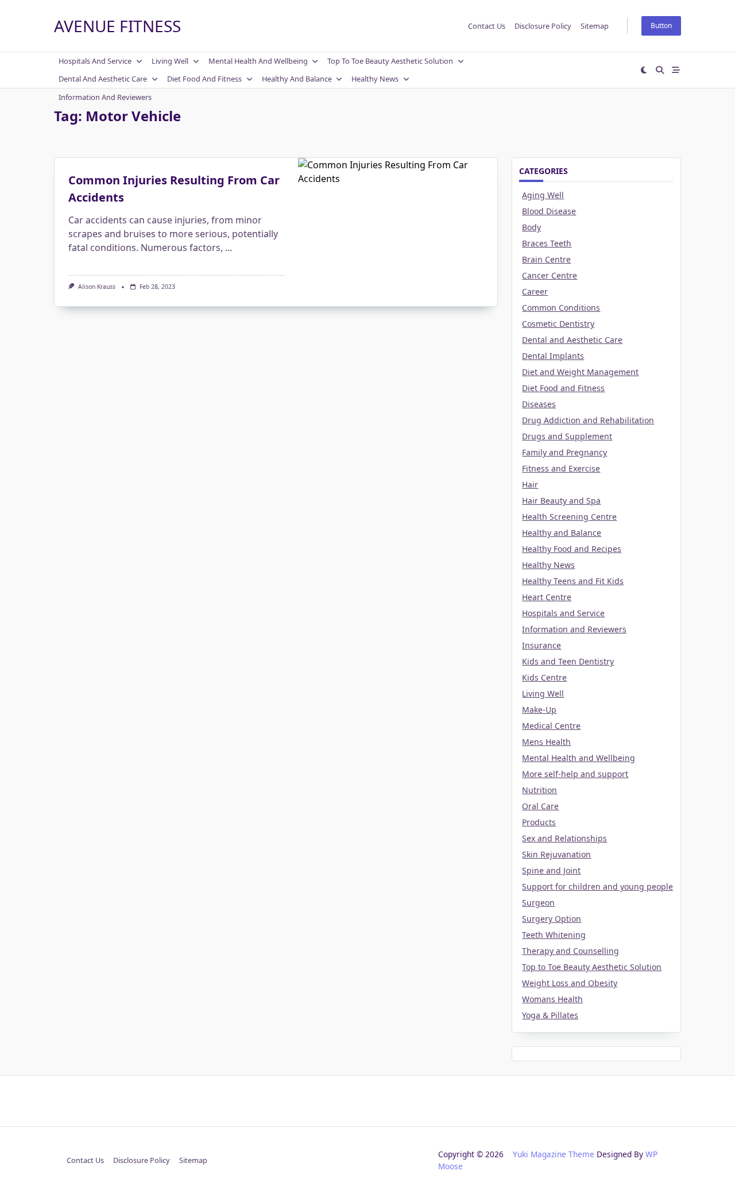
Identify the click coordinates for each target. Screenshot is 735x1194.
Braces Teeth (546, 243)
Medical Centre (551, 725)
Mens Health (546, 741)
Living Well (170, 61)
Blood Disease (549, 211)
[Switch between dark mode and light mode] (644, 70)
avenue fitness (117, 26)
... (228, 247)
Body (531, 227)
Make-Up (539, 709)
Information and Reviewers (105, 97)
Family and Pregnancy (564, 452)
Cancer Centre (549, 275)
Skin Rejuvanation (556, 854)
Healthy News (375, 79)
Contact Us (486, 26)
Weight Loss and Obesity (569, 982)
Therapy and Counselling (570, 950)
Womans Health (552, 999)
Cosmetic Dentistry (558, 323)
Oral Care (540, 806)
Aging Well (543, 195)
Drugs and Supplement (567, 436)
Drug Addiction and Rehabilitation (588, 420)
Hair (530, 484)
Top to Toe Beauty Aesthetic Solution (390, 61)
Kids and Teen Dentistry (568, 661)
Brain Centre (546, 259)
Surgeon (538, 902)
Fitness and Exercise (561, 468)
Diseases (539, 404)
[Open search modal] (660, 70)
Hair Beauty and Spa (561, 500)
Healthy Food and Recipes (571, 548)
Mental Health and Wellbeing (258, 61)
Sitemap (595, 26)
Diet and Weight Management (580, 371)
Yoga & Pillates (550, 1015)
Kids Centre (544, 677)
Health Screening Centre (569, 516)
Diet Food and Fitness (204, 79)
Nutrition (539, 790)
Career (535, 291)
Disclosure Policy (542, 26)
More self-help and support (575, 773)
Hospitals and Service (95, 61)
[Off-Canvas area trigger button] (676, 70)
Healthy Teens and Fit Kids (573, 580)
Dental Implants (553, 355)
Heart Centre (546, 597)
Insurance (541, 645)
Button (661, 25)
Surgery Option (551, 918)
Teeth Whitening (554, 934)
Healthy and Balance (297, 79)
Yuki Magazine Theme (553, 1154)
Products (539, 822)
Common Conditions (561, 307)
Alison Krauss (96, 287)
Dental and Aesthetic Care (103, 79)
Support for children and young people (597, 886)
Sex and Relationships (564, 838)
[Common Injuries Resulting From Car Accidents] (397, 227)
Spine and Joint (551, 870)
